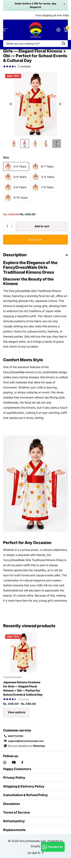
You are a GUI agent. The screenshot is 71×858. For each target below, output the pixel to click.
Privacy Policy (14, 777)
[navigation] (14, 143)
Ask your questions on (26, 745)
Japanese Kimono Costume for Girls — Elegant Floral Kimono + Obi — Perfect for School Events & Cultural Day (23, 688)
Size (6, 157)
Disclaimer (11, 804)
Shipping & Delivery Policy (23, 786)
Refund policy (14, 821)
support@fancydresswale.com (26, 740)
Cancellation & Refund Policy (25, 795)
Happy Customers (17, 769)
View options (16, 712)
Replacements (14, 830)
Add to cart (42, 226)
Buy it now (35, 239)
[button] (10, 104)
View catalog (5, 30)
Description (15, 254)
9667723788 (15, 736)
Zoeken (63, 43)
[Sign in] (58, 29)
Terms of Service (16, 812)
